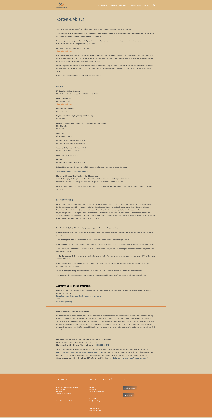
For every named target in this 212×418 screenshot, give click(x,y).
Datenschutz (128, 395)
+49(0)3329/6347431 (101, 345)
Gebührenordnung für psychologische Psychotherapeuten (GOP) (79, 352)
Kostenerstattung (64, 199)
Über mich (147, 5)
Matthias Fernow (103, 5)
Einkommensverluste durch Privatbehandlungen (130, 358)
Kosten (59, 86)
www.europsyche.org (64, 302)
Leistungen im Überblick (118, 5)
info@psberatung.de (95, 401)
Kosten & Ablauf (136, 5)
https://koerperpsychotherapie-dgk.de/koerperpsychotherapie (78, 296)
